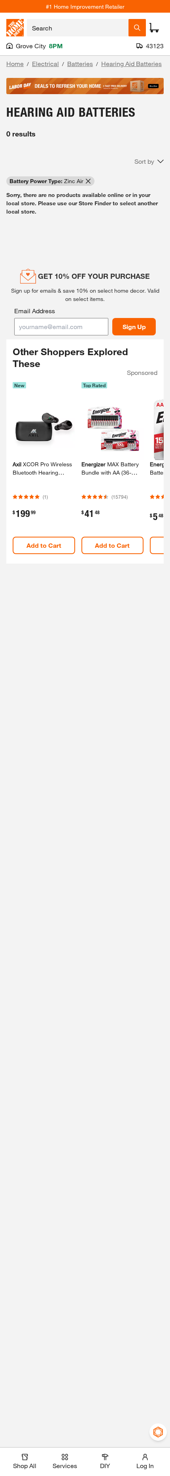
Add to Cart (43, 545)
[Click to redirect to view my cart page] (154, 27)
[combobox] (77, 27)
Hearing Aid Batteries (131, 63)
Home (15, 63)
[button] (149, 161)
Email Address (34, 310)
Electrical (45, 63)
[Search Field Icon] (137, 27)
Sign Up (134, 326)
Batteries (80, 63)
